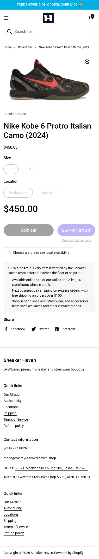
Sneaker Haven (42, 553)
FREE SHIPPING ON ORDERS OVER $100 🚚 (49, 4)
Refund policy (14, 426)
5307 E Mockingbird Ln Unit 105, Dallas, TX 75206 (51, 468)
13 (29, 169)
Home (8, 47)
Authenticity (13, 401)
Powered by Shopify (69, 553)
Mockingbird (18, 192)
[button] (90, 18)
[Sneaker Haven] (48, 18)
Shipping (10, 413)
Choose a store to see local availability (41, 252)
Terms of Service (16, 419)
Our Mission (12, 394)
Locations (11, 407)
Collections (25, 47)
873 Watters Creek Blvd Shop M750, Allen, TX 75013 (51, 477)
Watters (47, 192)
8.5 (11, 169)
